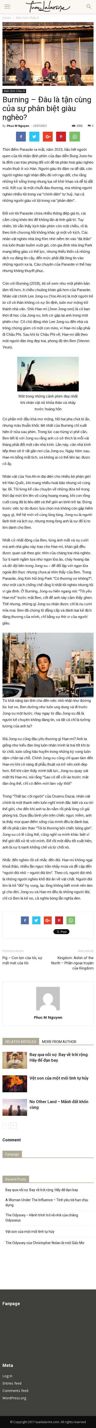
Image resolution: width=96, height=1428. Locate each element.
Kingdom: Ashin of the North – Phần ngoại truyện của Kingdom (72, 963)
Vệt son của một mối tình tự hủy (59, 1078)
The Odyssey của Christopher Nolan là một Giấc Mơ (44, 1243)
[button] (89, 6)
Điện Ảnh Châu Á (14, 91)
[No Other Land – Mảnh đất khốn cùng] (14, 1107)
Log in (7, 1376)
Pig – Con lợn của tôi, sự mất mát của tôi (22, 960)
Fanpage (12, 1154)
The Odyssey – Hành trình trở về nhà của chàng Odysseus (41, 1217)
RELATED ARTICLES (20, 1042)
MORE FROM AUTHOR (59, 1042)
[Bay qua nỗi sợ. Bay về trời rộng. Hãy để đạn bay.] (14, 1060)
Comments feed (15, 1390)
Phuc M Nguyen (18, 126)
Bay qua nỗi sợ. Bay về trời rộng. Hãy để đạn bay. (42, 1190)
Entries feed (11, 1383)
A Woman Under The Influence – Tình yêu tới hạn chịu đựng (46, 1202)
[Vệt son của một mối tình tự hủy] (14, 1083)
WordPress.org (14, 1398)
